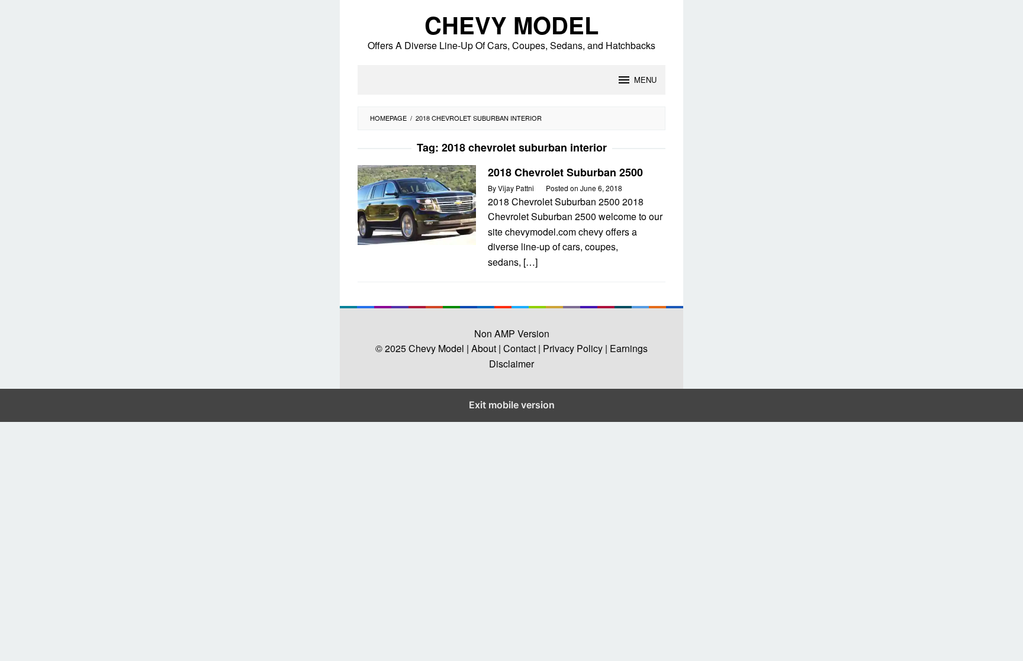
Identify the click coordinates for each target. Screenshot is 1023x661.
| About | (484, 348)
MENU (645, 79)
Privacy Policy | (574, 348)
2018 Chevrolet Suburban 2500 (565, 172)
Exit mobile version (512, 405)
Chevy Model (511, 24)
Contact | (521, 348)
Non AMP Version (511, 333)
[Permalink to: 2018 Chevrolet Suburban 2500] (417, 204)
